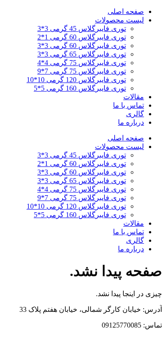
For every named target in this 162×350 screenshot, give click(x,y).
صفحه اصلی (126, 11)
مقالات (133, 97)
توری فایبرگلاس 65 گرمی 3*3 (81, 54)
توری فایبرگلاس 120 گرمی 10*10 (76, 79)
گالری (135, 114)
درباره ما (131, 122)
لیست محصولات (119, 20)
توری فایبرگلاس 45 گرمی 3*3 (81, 28)
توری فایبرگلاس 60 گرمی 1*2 (81, 37)
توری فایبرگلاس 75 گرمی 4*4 (81, 62)
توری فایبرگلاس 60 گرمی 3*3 (81, 45)
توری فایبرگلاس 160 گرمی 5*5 (80, 88)
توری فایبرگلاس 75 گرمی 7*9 (81, 71)
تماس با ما (128, 105)
